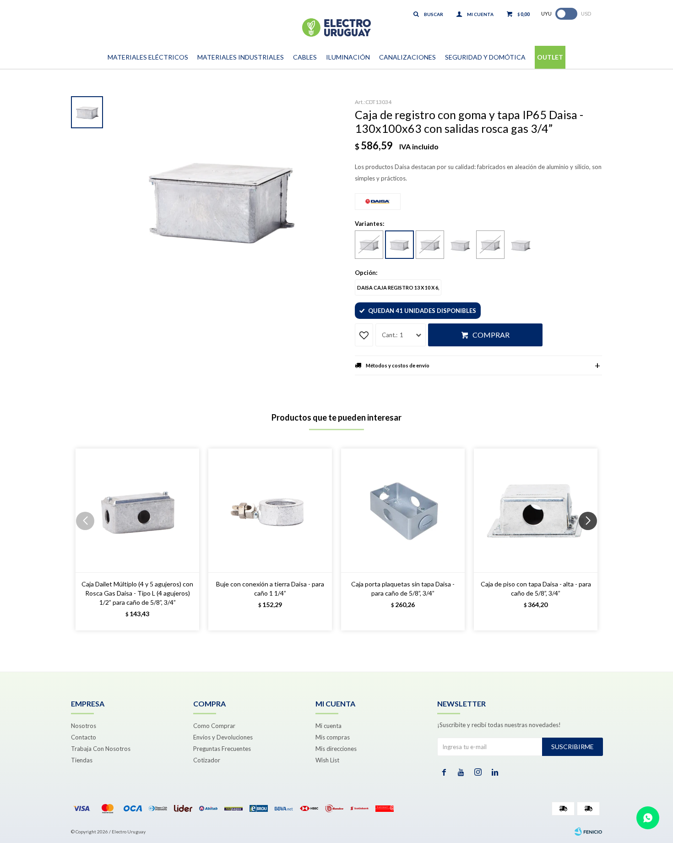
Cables (305, 57)
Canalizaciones (407, 57)
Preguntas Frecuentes (222, 748)
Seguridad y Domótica (485, 57)
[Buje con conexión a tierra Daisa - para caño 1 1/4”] (270, 510)
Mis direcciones (336, 748)
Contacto (83, 737)
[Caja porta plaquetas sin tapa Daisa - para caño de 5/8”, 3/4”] (403, 510)
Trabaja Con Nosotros (100, 748)
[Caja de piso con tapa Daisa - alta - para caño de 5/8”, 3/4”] (535, 510)
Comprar (491, 334)
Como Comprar (214, 725)
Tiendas (81, 760)
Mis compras (332, 737)
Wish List (327, 760)
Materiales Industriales (240, 57)
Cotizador (206, 760)
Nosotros (83, 725)
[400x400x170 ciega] (520, 245)
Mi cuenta (328, 725)
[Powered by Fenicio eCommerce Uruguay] (588, 831)
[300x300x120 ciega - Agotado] (490, 244)
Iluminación (348, 57)
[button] (591, 539)
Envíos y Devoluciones (223, 737)
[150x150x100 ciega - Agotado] (430, 244)
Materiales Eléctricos (148, 57)
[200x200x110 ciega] (460, 245)
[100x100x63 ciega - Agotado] (369, 244)
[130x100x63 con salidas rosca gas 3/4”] (399, 244)
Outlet (550, 57)
